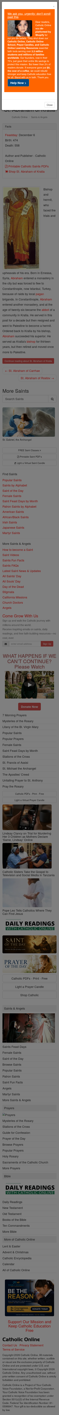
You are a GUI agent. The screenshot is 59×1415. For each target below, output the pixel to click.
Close (50, 104)
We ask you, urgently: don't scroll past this (29, 15)
